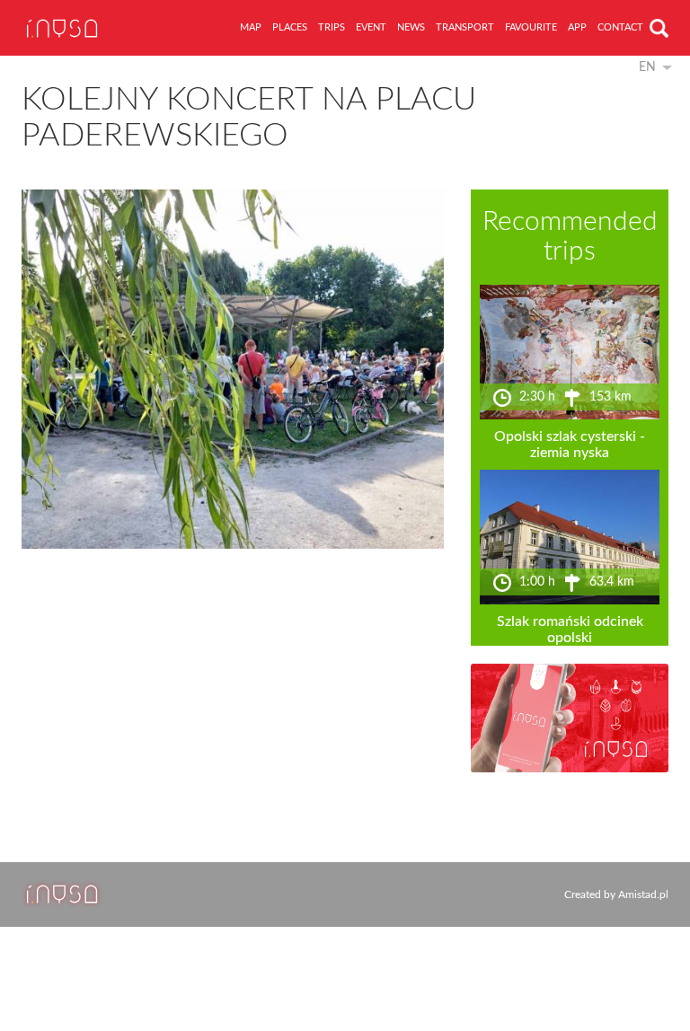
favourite (531, 27)
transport (465, 27)
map (250, 27)
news (411, 27)
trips (331, 27)
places (289, 27)
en (647, 67)
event (371, 27)
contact (620, 27)
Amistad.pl (643, 894)
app (577, 27)
